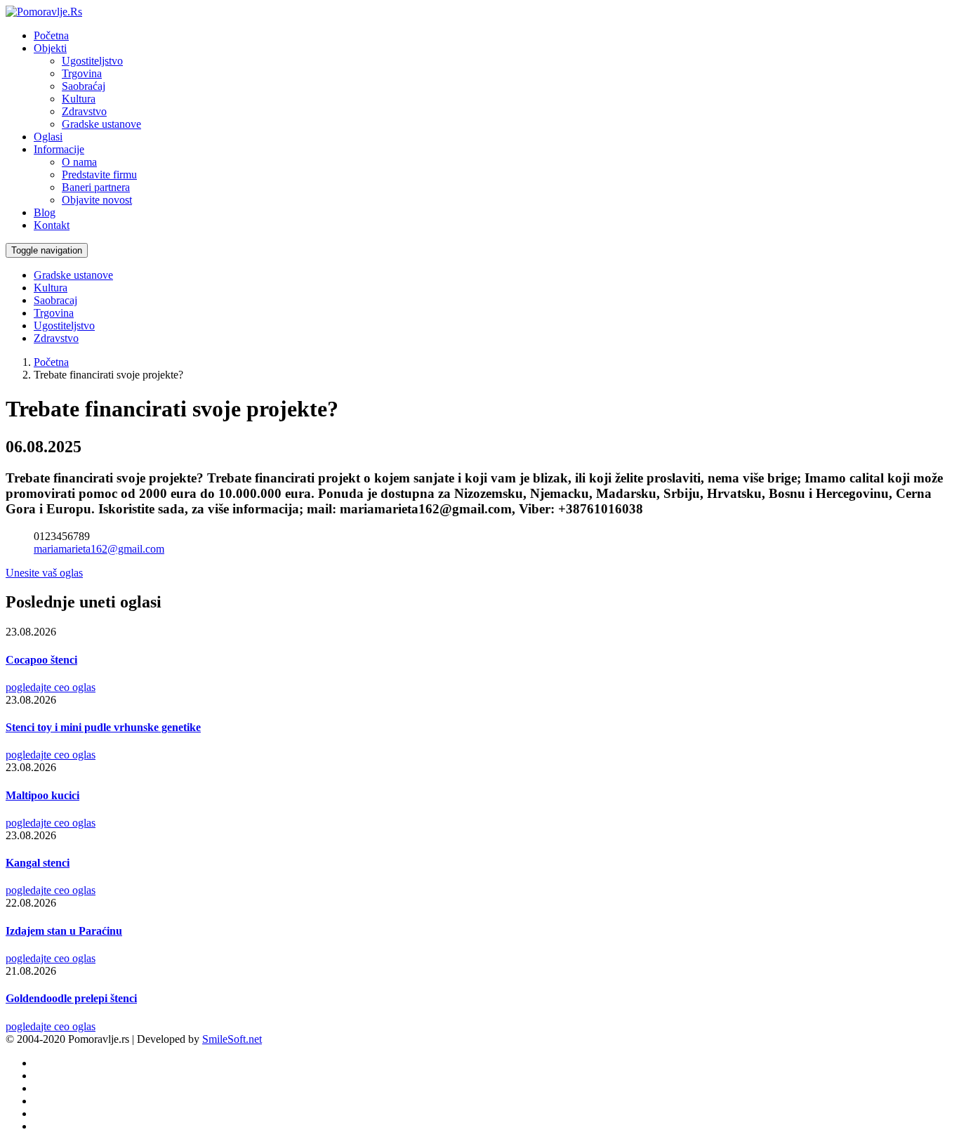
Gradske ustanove (101, 124)
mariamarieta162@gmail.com (99, 549)
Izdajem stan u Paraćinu (64, 931)
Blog (44, 212)
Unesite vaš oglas (44, 573)
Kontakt (52, 225)
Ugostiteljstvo (92, 61)
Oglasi (48, 137)
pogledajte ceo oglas (50, 687)
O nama (79, 162)
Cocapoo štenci (41, 660)
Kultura (78, 99)
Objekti (50, 48)
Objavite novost (97, 200)
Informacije (59, 149)
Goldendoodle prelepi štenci (71, 998)
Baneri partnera (96, 187)
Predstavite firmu (99, 174)
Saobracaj (55, 300)
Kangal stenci (38, 863)
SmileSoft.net (232, 1039)
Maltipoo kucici (42, 795)
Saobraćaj (83, 86)
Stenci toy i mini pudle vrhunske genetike (103, 727)
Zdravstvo (84, 111)
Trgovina (82, 73)
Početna (51, 35)
